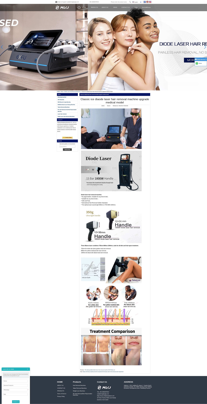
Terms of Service (61, 393)
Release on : (116, 105)
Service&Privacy (146, 7)
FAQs (136, 7)
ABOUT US (105, 7)
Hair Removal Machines (79, 385)
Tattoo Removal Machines (64, 107)
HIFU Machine (61, 99)
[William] (59, 134)
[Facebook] (145, 2)
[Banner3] (103, 47)
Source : (109, 105)
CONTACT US (125, 7)
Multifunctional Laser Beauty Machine (66, 104)
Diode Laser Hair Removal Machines (72, 91)
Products (77, 382)
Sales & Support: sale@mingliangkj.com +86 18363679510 (78, 2)
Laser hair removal (62, 114)
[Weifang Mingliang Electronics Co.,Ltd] (62, 7)
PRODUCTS (94, 7)
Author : (103, 105)
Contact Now (67, 137)
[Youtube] (147, 2)
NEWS (115, 7)
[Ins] (150, 2)
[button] (205, 47)
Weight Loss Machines (79, 391)
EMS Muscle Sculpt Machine (64, 102)
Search (130, 2)
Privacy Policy (61, 396)
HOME (84, 7)
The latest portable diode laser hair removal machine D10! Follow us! (100, 370)
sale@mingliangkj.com (103, 394)
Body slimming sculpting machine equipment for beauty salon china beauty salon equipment (103, 371)
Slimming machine (62, 97)
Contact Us (102, 382)
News (62, 91)
